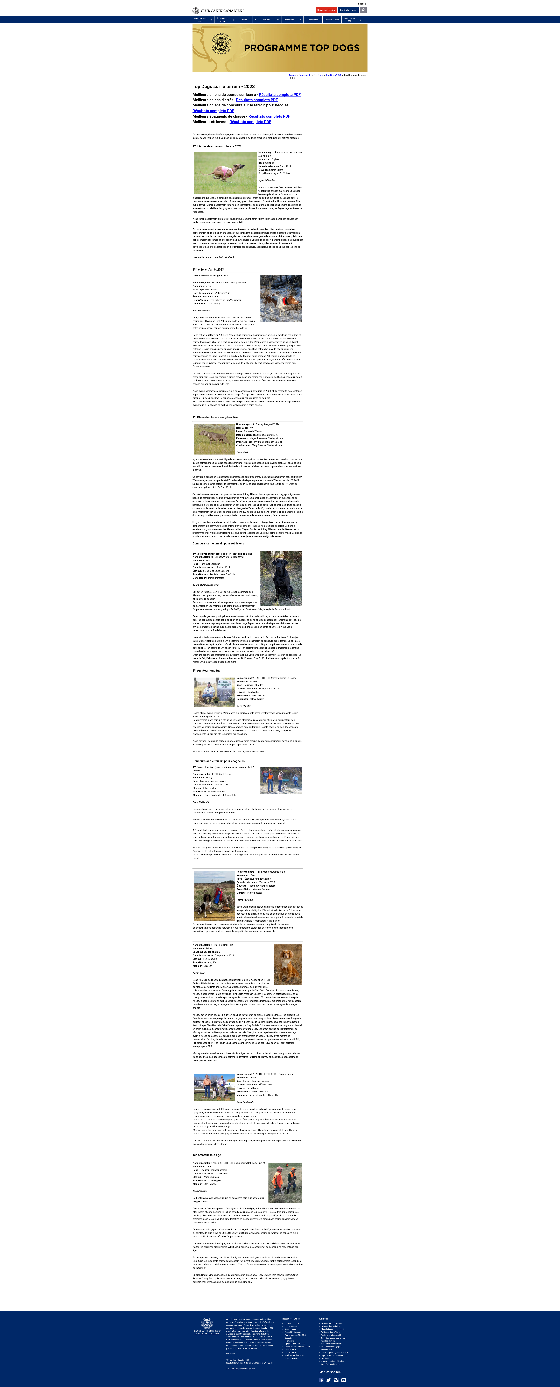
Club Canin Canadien (253, 10)
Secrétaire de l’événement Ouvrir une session (294, 1357)
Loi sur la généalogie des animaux (334, 1352)
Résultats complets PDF (280, 94)
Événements (305, 75)
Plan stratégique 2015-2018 (295, 1335)
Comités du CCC (291, 1349)
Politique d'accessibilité (330, 1326)
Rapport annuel (291, 1329)
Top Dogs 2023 (334, 75)
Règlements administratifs (331, 1335)
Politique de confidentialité (331, 1323)
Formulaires (289, 1341)
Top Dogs (318, 75)
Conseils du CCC (291, 1352)
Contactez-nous (348, 9)
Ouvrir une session (326, 9)
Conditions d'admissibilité (331, 1344)
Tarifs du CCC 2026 (292, 1323)
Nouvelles (288, 1338)
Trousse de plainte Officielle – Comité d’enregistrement (332, 1362)
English (362, 3)
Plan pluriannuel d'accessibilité (333, 1329)
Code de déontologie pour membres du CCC (331, 1348)
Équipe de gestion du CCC (295, 1344)
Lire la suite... (231, 1353)
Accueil (292, 75)
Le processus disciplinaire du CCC (334, 1355)
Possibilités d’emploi (293, 1332)
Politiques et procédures (330, 1332)
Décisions (325, 1358)
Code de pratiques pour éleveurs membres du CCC (333, 1339)
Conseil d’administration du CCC (297, 1346)
